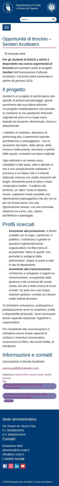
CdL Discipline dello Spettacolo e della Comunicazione (23, 386)
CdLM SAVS (22, 374)
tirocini (8, 401)
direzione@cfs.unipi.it (15, 450)
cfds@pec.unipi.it (13, 454)
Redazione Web (12, 445)
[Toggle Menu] (6, 27)
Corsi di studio (36, 374)
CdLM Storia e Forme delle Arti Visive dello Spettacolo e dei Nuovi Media (25, 396)
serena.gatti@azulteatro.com (21, 368)
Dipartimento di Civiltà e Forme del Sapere (28, 7)
